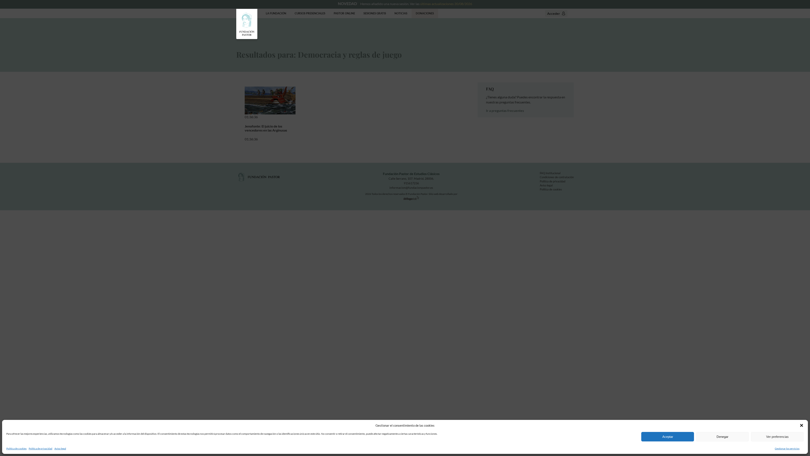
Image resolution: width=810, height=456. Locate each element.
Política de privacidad (40, 448)
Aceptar (667, 436)
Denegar (722, 436)
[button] (801, 425)
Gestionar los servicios (787, 448)
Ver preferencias (777, 436)
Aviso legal (60, 448)
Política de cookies (16, 448)
